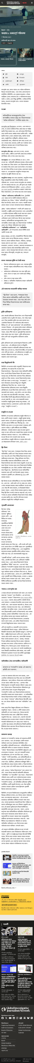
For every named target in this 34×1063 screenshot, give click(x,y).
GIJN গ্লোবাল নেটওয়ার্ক (24, 1027)
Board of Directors (7, 1030)
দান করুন (3, 1032)
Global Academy (6, 1043)
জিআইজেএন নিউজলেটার (8, 1045)
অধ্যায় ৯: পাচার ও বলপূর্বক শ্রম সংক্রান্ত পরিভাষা (25, 60)
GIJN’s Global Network (25, 1025)
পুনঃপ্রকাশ (22, 84)
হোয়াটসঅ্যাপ (8, 81)
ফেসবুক (21, 74)
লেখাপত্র (3, 1038)
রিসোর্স (3, 30)
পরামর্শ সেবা (4, 1050)
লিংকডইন (22, 77)
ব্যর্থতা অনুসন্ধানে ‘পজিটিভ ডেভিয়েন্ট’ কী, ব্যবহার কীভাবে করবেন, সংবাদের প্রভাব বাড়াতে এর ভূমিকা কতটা (24, 943)
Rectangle (26, 1061)
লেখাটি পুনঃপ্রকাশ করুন (9, 905)
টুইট (6, 74)
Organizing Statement (8, 1025)
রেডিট (6, 84)
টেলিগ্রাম (21, 81)
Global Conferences (24, 1030)
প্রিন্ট (6, 77)
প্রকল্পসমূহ (4, 1048)
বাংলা (24, 3)
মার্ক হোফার (9, 990)
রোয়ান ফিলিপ (26, 949)
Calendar (21, 1032)
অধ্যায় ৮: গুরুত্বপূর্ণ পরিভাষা (7, 59)
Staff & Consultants (7, 1027)
